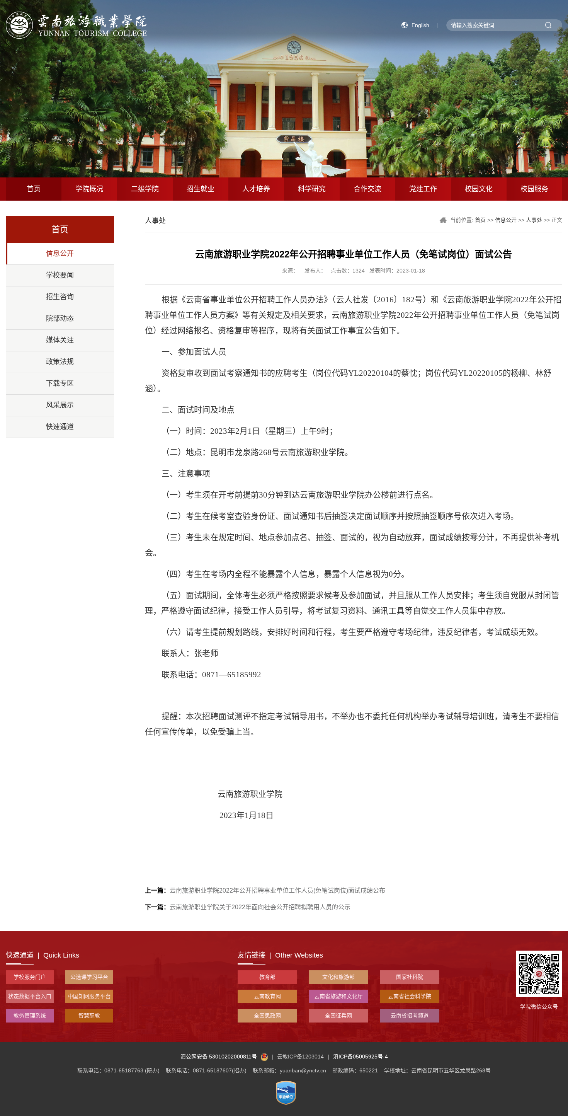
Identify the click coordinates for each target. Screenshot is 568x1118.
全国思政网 (267, 1015)
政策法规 (60, 362)
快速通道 (60, 427)
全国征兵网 (338, 1015)
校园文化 (479, 189)
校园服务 (534, 189)
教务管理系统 (30, 1015)
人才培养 (256, 189)
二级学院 (145, 189)
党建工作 (423, 189)
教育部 (267, 977)
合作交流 (367, 189)
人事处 (534, 220)
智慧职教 (89, 1015)
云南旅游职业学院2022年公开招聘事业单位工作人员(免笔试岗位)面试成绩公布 (265, 890)
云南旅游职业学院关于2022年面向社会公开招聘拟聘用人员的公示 (247, 907)
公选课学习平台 (89, 977)
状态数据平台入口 (29, 996)
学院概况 (89, 189)
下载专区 (60, 383)
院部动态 (60, 318)
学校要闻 (60, 275)
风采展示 (60, 405)
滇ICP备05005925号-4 (360, 1056)
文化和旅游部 (338, 977)
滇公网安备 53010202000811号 (218, 1056)
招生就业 (200, 189)
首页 (34, 189)
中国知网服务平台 (89, 996)
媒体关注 (60, 340)
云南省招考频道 (410, 1015)
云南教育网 (267, 996)
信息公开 (60, 253)
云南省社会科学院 (409, 996)
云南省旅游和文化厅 (338, 996)
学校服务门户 (30, 977)
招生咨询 (60, 297)
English (420, 25)
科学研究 (312, 189)
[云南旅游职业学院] (76, 25)
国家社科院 (409, 977)
